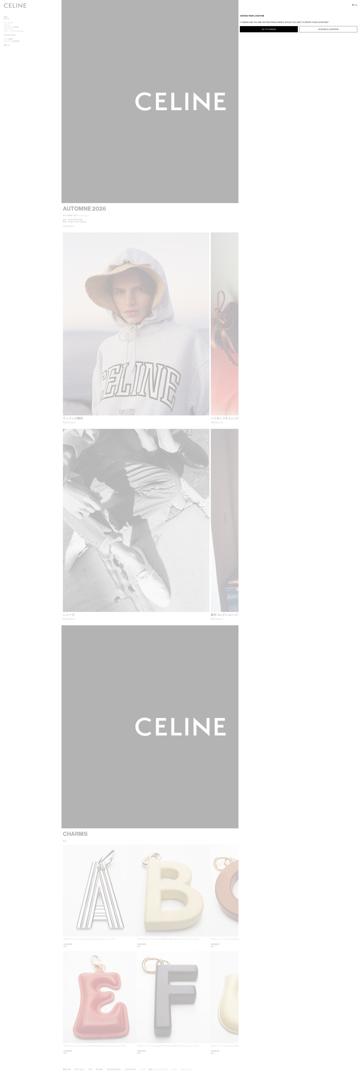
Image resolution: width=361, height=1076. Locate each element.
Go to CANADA (269, 29)
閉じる (354, 5)
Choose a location (328, 29)
